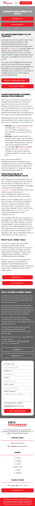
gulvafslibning (6, 190)
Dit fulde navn (9, 364)
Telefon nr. (8, 371)
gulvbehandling (14, 48)
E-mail (6, 377)
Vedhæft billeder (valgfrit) (13, 403)
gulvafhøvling (21, 210)
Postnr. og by (9, 384)
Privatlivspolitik (21, 497)
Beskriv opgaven (10, 391)
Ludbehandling (23, 149)
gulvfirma (10, 259)
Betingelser (12, 497)
